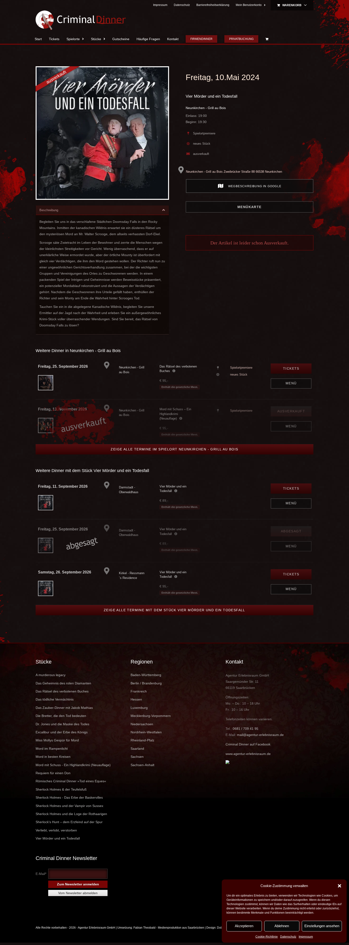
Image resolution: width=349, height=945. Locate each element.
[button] (339, 885)
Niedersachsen (142, 724)
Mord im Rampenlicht (52, 748)
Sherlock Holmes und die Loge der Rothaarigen (71, 814)
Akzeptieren (244, 926)
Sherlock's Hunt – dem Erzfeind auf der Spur (69, 822)
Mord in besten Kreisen (53, 757)
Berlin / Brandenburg (146, 683)
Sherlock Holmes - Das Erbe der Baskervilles (69, 797)
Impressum (306, 936)
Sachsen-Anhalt (142, 765)
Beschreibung (48, 210)
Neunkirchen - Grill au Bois (206, 108)
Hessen (136, 699)
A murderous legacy (51, 675)
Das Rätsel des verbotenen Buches (62, 691)
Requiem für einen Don (53, 773)
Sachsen (137, 757)
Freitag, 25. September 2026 (63, 366)
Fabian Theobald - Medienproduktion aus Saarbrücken (168, 927)
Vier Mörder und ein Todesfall (211, 96)
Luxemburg (139, 708)
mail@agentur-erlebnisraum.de (260, 735)
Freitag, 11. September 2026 (63, 486)
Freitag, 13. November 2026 (62, 409)
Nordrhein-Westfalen (146, 732)
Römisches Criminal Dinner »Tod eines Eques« (71, 781)
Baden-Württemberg (146, 675)
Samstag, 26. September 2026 (64, 572)
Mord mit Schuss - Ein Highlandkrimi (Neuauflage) (73, 765)
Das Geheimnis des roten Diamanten (63, 683)
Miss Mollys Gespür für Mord (57, 740)
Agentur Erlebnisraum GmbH (96, 927)
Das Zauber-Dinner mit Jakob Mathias (64, 708)
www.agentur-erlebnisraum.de (248, 754)
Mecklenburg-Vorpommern (151, 716)
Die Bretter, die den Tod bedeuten (61, 716)
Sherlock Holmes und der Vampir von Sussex (69, 806)
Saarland (137, 748)
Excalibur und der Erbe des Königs (62, 732)
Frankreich (139, 691)
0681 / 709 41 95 (245, 728)
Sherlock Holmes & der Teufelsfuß (61, 789)
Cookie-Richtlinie (266, 936)
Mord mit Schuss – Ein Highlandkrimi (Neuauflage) (175, 413)
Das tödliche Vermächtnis (55, 699)
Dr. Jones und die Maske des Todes (62, 724)
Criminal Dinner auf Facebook (248, 744)
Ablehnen (281, 926)
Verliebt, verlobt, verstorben (56, 830)
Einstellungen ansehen (321, 926)
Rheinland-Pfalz (142, 740)
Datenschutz (288, 936)
